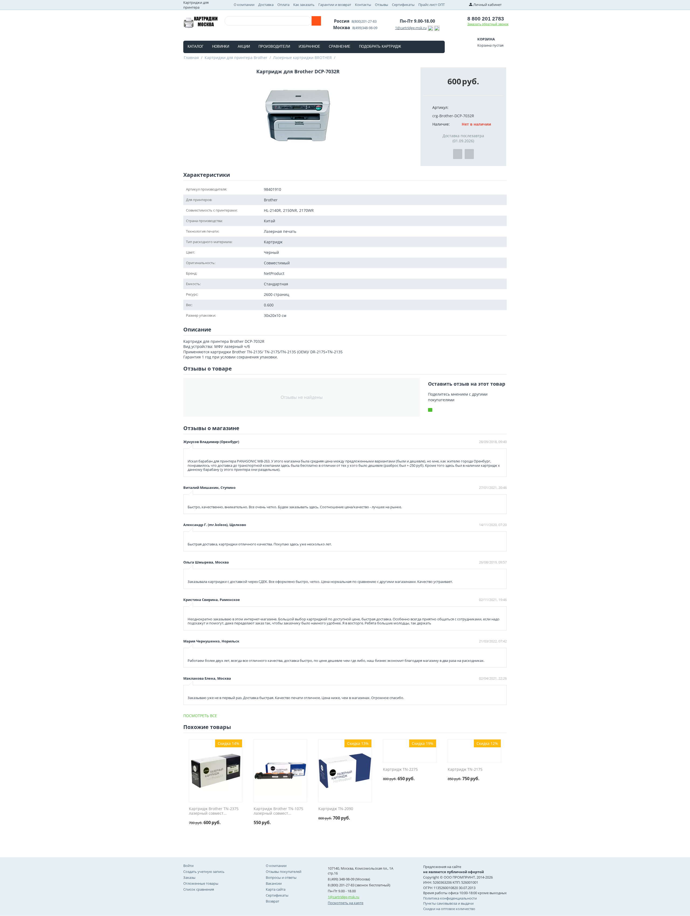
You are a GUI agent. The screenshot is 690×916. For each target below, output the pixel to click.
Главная (191, 57)
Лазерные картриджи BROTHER (302, 57)
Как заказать (304, 4)
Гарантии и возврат (334, 4)
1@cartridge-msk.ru (411, 27)
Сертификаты (403, 4)
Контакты (363, 4)
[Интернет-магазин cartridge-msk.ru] (200, 21)
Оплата (283, 4)
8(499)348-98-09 (364, 27)
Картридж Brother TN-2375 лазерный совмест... (214, 811)
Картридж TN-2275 (400, 769)
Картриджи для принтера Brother (236, 57)
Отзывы (381, 4)
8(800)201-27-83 (364, 21)
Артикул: (440, 107)
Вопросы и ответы (281, 877)
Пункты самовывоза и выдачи (448, 903)
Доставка (266, 4)
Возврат (272, 901)
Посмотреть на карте (345, 902)
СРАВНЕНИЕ (339, 46)
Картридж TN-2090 (335, 809)
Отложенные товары (200, 883)
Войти (188, 865)
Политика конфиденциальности (450, 898)
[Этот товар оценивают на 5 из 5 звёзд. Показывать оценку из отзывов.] (201, 828)
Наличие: (441, 124)
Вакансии (274, 883)
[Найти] (316, 21)
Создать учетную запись (204, 871)
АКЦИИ (244, 46)
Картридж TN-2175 (465, 769)
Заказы (189, 877)
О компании (244, 4)
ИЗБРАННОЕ (309, 46)
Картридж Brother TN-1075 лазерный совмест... (278, 811)
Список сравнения (198, 889)
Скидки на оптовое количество (449, 908)
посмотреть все (200, 715)
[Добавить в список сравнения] (469, 154)
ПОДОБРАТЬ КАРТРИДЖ (380, 46)
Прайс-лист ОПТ (431, 4)
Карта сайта (275, 889)
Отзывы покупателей (283, 871)
